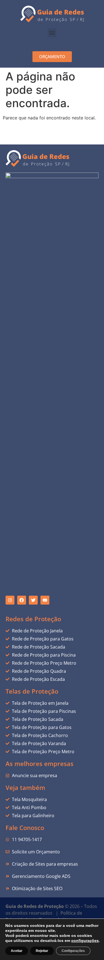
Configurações (73, 951)
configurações (85, 940)
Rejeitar (42, 951)
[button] (52, 32)
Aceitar (16, 951)
